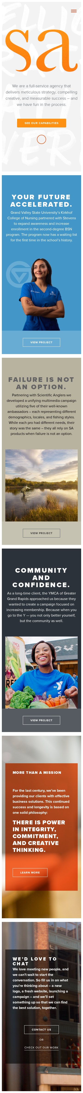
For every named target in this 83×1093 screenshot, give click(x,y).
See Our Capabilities (42, 123)
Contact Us (41, 1029)
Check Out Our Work (41, 1047)
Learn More (30, 872)
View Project (41, 342)
